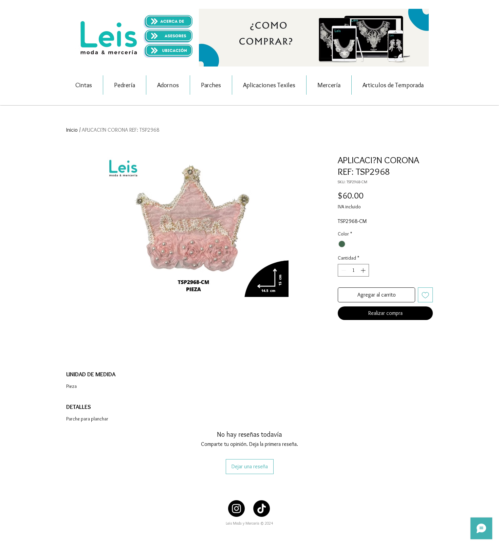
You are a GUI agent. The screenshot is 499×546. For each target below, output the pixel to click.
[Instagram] (236, 508)
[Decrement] (343, 270)
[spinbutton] (353, 270)
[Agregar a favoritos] (425, 294)
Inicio (72, 130)
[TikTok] (261, 508)
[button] (314, 38)
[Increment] (363, 270)
